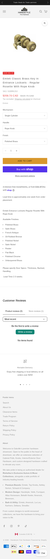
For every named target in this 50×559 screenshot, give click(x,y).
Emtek (5, 103)
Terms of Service (10, 421)
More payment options (25, 176)
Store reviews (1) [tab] (36, 311)
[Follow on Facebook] (4, 526)
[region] (25, 370)
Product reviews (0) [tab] (13, 311)
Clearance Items (10, 412)
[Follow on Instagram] (11, 526)
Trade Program (9, 416)
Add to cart (25, 161)
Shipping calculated (22, 99)
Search (6, 403)
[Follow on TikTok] (25, 526)
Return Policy (8, 425)
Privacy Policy (9, 435)
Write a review (25, 332)
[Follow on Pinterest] (18, 526)
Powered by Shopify (39, 540)
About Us (7, 407)
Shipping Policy (9, 430)
